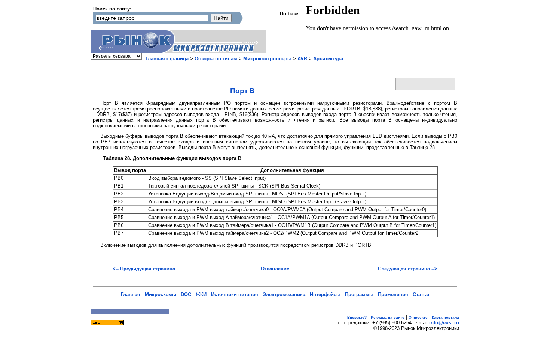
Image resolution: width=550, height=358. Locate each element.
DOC (186, 294)
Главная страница (167, 58)
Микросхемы (160, 294)
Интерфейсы (325, 294)
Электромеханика (284, 294)
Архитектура (328, 58)
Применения (393, 294)
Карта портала (445, 317)
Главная (130, 294)
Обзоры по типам (216, 58)
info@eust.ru (444, 322)
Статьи (421, 294)
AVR (302, 58)
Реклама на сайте (387, 317)
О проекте (418, 317)
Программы (359, 294)
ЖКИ (201, 294)
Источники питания (234, 294)
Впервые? (357, 317)
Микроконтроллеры (267, 58)
